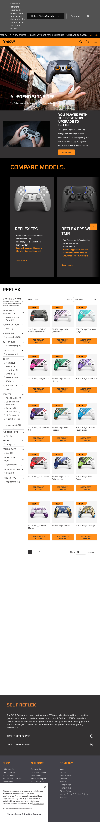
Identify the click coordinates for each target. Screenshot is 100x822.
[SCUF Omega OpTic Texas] (86, 462)
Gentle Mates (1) (13, 411)
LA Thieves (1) (12, 415)
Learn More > (21, 260)
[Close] (45, 787)
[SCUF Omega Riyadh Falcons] (63, 364)
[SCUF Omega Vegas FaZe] (39, 364)
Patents (63, 782)
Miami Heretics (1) (13, 420)
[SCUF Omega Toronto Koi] (86, 364)
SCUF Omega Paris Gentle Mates (60, 330)
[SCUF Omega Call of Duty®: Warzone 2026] (39, 315)
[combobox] (45, 16)
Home (12, 49)
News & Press (65, 775)
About (62, 769)
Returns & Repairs (38, 778)
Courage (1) (11, 408)
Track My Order (37, 782)
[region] (24, 802)
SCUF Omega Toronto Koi (86, 378)
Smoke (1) (10, 374)
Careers (63, 772)
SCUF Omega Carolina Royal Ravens (85, 428)
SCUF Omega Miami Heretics (60, 428)
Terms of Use (65, 785)
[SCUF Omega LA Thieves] (39, 462)
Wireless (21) (12, 354)
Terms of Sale (65, 788)
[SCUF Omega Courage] (86, 511)
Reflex (32, 49)
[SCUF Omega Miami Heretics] (63, 413)
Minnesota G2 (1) (14, 425)
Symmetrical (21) (14, 465)
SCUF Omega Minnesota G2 (38, 428)
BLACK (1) (10, 366)
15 (78, 552)
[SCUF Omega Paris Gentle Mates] (63, 315)
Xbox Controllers (9, 772)
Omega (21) (11, 444)
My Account (36, 775)
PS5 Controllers (22, 49)
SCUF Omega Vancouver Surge (86, 330)
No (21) (9, 436)
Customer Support (39, 772)
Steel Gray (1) (12, 377)
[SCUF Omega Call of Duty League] (63, 462)
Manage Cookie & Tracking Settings (74, 794)
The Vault (63, 778)
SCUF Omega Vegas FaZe (38, 378)
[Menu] (96, 42)
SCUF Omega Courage (85, 525)
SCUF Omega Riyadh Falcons (61, 379)
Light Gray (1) (12, 370)
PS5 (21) (9, 389)
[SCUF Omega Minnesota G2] (39, 413)
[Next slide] (93, 227)
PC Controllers (9, 775)
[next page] (39, 552)
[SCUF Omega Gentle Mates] (39, 511)
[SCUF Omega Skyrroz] (63, 511)
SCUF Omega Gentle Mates (37, 526)
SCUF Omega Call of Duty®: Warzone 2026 (37, 330)
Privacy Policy (65, 791)
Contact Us (36, 769)
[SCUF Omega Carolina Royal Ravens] (86, 413)
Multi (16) (10, 363)
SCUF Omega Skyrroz (61, 525)
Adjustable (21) (13, 482)
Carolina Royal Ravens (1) (13, 403)
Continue (75, 16)
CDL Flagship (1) (13, 398)
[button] (9, 42)
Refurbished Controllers (12, 778)
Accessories (8, 782)
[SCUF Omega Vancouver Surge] (86, 315)
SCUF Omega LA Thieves (38, 476)
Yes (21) (9, 329)
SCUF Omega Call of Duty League (60, 477)
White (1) (10, 381)
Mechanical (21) (13, 337)
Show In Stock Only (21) (13, 318)
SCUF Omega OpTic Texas (84, 477)
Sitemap (63, 797)
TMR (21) (10, 473)
